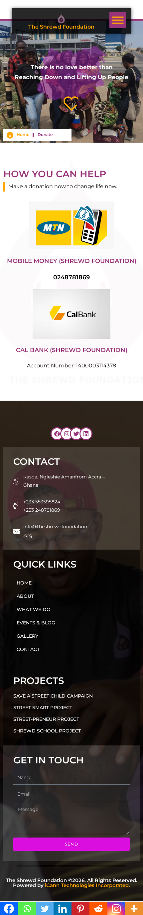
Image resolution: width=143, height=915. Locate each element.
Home (23, 134)
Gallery (27, 636)
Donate (45, 134)
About (25, 596)
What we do (34, 609)
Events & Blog (36, 623)
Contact (28, 649)
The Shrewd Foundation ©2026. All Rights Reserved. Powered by (71, 882)
